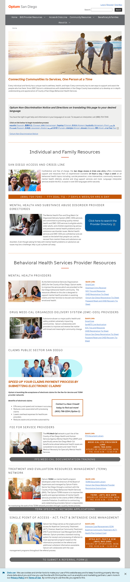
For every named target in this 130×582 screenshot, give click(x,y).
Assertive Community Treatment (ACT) (101, 530)
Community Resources (80, 17)
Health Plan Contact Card (95, 533)
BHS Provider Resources (31, 17)
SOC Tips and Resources (95, 291)
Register (110, 5)
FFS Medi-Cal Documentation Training (65, 459)
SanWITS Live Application (95, 324)
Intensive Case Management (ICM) (99, 526)
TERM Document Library (95, 482)
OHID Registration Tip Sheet (97, 294)
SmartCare (89, 284)
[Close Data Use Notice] (125, 573)
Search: (88, 9)
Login (103, 5)
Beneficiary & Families (108, 17)
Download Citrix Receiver (95, 288)
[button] (45, 17)
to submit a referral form (64, 559)
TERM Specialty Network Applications (65, 509)
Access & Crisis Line (58, 17)
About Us (63, 22)
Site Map (118, 5)
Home (14, 17)
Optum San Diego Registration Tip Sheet (102, 297)
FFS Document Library (94, 436)
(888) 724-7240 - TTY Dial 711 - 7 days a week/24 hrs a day (65, 196)
